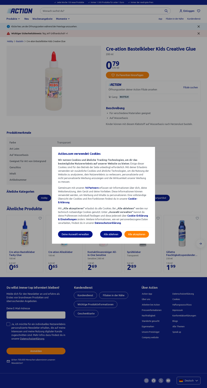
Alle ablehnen (111, 234)
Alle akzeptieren (136, 234)
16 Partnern (92, 187)
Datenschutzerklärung (108, 223)
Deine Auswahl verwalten (75, 234)
